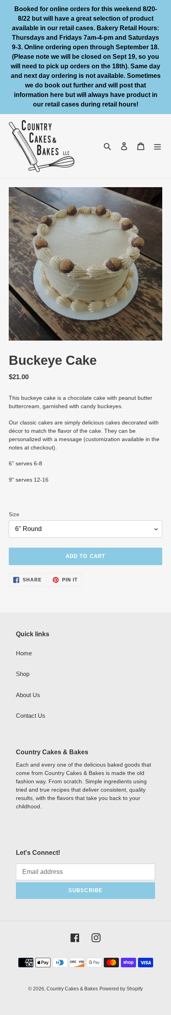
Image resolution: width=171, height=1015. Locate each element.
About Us (28, 695)
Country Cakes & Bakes (72, 989)
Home (24, 653)
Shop (22, 673)
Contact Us (30, 715)
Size (14, 514)
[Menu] (157, 146)
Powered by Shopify (121, 989)
